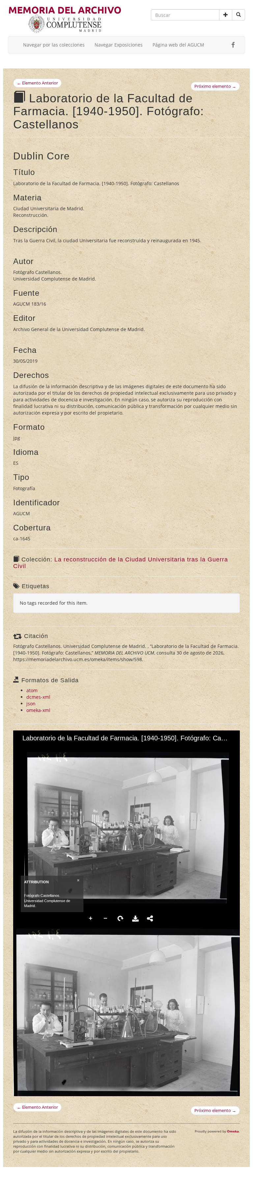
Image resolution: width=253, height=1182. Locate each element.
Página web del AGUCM (178, 45)
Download (135, 918)
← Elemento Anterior (37, 83)
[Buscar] (238, 14)
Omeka (233, 1131)
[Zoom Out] (35, 748)
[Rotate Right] (46, 748)
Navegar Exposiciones (119, 45)
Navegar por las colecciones (54, 45)
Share (150, 918)
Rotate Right (120, 918)
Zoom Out (105, 918)
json (31, 703)
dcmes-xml (38, 697)
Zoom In (91, 918)
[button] (225, 14)
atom (32, 690)
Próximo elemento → (215, 86)
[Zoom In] (24, 748)
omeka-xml (38, 710)
